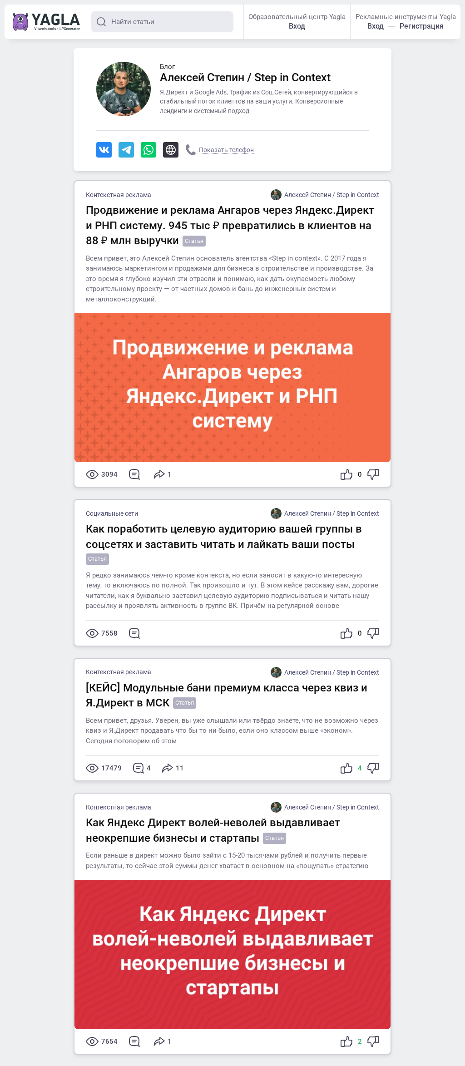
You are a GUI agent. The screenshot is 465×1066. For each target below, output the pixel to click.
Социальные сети (112, 513)
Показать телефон (226, 149)
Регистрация (422, 26)
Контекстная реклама (118, 194)
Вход (297, 26)
